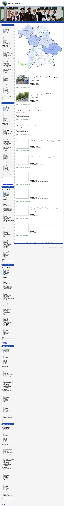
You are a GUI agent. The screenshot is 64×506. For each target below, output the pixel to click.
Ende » (51, 242)
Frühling (5, 39)
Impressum (44, 247)
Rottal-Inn (6, 91)
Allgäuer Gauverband (8, 46)
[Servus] (4, 501)
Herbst (5, 41)
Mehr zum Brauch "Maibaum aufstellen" (23, 87)
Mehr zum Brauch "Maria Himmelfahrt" (23, 184)
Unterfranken (6, 33)
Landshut (6, 79)
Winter (5, 42)
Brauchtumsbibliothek (5, 21)
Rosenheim (6, 90)
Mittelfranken (6, 34)
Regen (5, 88)
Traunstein (6, 93)
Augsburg (6, 70)
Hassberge (6, 78)
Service (16, 21)
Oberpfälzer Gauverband (9, 59)
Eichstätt (5, 77)
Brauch (4, 97)
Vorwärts (47, 242)
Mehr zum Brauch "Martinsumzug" (22, 218)
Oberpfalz (6, 36)
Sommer (5, 40)
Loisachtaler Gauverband (6, 57)
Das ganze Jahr (7, 43)
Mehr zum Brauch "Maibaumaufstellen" (23, 134)
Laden (12, 21)
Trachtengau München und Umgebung (8, 62)
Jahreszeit (4, 37)
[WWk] (3, 504)
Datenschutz (50, 247)
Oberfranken (6, 32)
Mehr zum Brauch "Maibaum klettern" (22, 119)
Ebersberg (6, 74)
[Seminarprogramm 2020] (7, 184)
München (6, 80)
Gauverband (5, 45)
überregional (6, 94)
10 (43, 242)
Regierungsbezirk (6, 27)
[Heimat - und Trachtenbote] (7, 343)
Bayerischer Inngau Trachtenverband (8, 48)
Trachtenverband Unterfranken (7, 66)
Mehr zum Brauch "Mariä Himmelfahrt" (23, 167)
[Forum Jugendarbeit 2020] (7, 181)
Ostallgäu (6, 87)
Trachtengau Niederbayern (6, 64)
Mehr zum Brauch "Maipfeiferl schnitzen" (23, 150)
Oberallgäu (6, 85)
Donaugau (6, 51)
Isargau (5, 54)
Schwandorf (6, 92)
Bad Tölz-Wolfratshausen (7, 72)
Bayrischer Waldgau (8, 49)
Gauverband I (6, 52)
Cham (5, 73)
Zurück (31, 242)
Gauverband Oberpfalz (8, 53)
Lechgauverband (7, 55)
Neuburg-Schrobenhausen (7, 82)
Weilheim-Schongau (8, 96)
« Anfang (26, 242)
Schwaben (6, 31)
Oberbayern (6, 29)
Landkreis (4, 68)
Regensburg (6, 89)
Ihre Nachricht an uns (58, 247)
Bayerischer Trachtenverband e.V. (24, 244)
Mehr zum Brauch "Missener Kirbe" (22, 235)
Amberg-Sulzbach (7, 69)
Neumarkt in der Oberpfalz (7, 84)
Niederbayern (6, 30)
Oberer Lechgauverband (9, 58)
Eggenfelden (6, 76)
